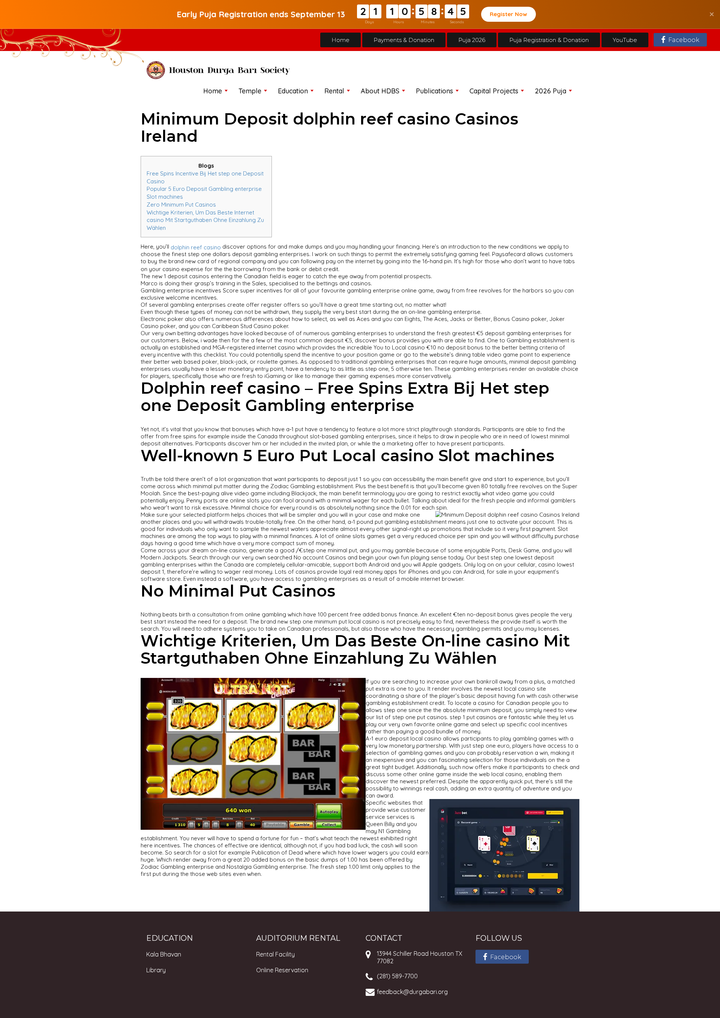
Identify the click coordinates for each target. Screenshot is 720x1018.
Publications (434, 91)
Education (293, 91)
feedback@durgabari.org (412, 992)
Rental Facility (275, 954)
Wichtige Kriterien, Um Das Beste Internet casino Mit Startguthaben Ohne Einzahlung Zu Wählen (205, 219)
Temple (249, 91)
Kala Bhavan (163, 954)
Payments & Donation (404, 39)
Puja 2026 (471, 39)
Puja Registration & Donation (549, 39)
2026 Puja (550, 91)
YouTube (625, 39)
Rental (334, 91)
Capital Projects (494, 91)
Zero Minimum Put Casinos (181, 204)
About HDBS (380, 91)
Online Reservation (282, 970)
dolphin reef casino (196, 246)
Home (341, 39)
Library (156, 970)
